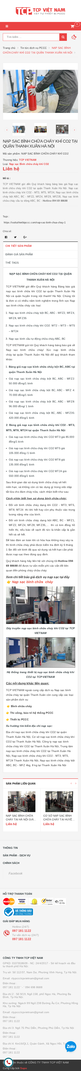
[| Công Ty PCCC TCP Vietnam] (40, 11)
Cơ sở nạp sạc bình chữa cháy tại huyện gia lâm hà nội (58, 819)
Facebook (15, 873)
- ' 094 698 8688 (32, 987)
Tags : (6, 216)
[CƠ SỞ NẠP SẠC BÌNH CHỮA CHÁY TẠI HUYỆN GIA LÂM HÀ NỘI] (59, 801)
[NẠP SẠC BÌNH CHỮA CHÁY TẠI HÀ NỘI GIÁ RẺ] (21, 801)
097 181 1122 (21, 930)
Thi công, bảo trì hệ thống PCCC (31, 712)
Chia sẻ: (7, 231)
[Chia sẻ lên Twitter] (16, 237)
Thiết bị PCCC (19, 719)
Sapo (23, 1068)
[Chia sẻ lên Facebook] (6, 237)
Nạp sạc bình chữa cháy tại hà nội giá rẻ (20, 819)
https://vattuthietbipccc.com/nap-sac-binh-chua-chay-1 (35, 222)
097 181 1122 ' (12, 987)
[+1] (25, 237)
